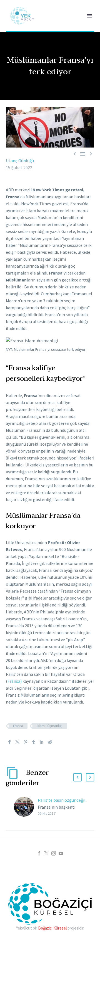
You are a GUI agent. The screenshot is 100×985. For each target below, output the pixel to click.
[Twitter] (17, 742)
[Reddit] (50, 742)
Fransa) (15, 681)
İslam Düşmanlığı (49, 725)
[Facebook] (9, 742)
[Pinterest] (25, 742)
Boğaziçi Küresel (52, 928)
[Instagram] (53, 853)
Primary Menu (89, 16)
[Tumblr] (33, 742)
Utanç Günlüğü (20, 160)
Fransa (18, 725)
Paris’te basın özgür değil (62, 800)
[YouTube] (61, 853)
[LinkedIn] (41, 742)
